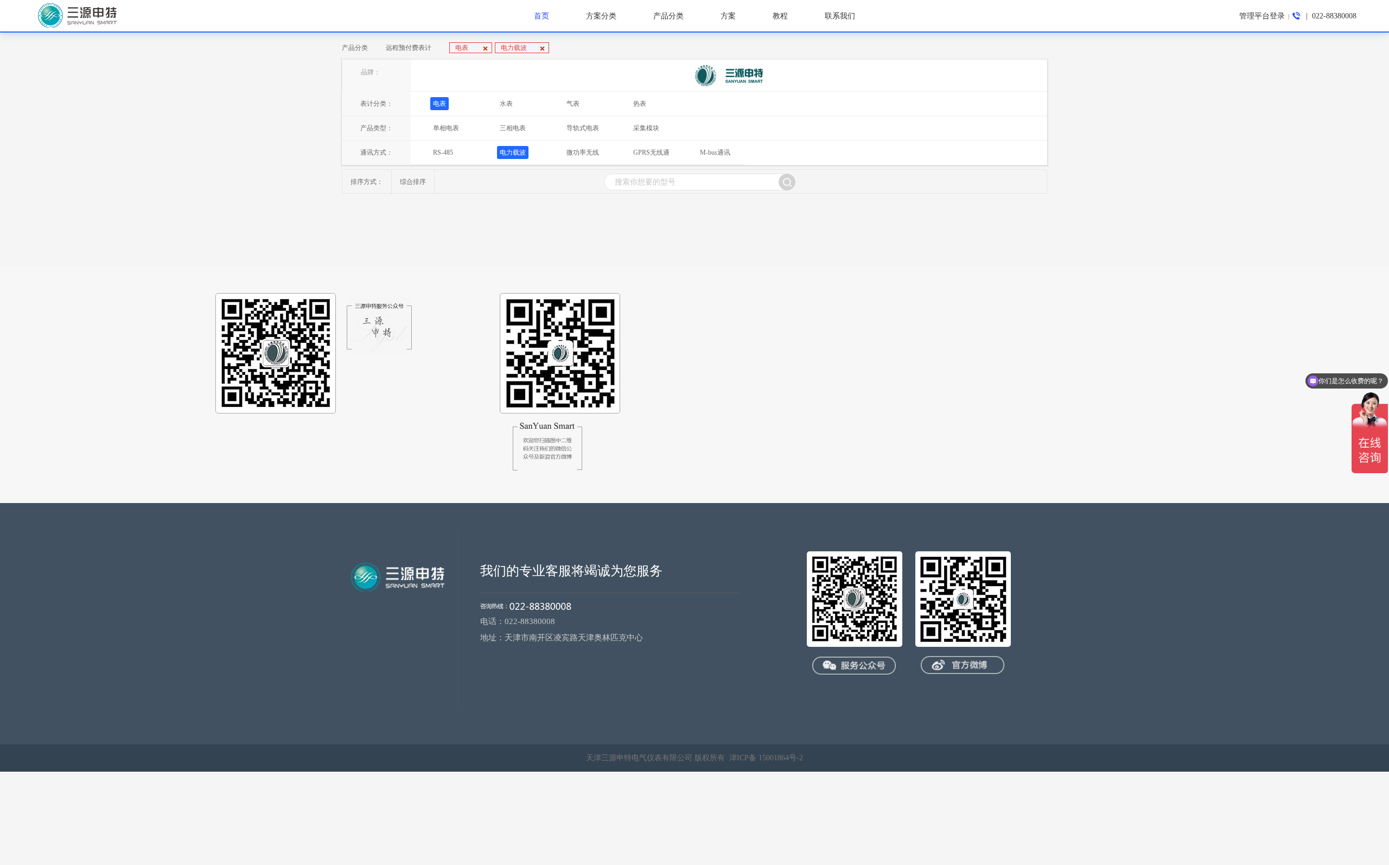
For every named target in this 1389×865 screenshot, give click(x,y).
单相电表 (446, 128)
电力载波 (514, 48)
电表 (462, 48)
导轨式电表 (582, 128)
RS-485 (443, 152)
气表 (572, 103)
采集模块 (646, 128)
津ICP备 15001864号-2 (766, 758)
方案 (728, 16)
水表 (506, 103)
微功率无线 (582, 152)
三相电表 (513, 128)
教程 (780, 16)
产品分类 (355, 48)
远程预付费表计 (408, 48)
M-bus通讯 (715, 152)
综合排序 (413, 182)
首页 (541, 16)
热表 (639, 103)
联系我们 (840, 16)
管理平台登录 (1262, 16)
